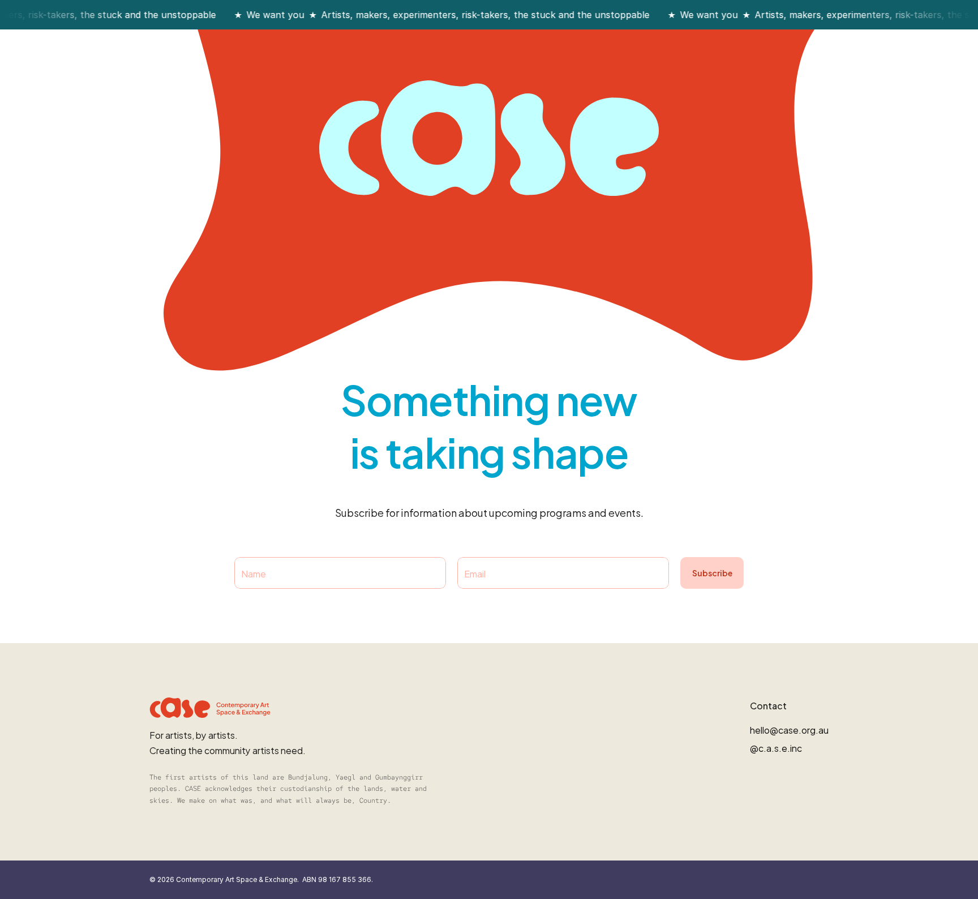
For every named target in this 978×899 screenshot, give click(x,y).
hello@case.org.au (789, 729)
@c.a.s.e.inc (776, 747)
